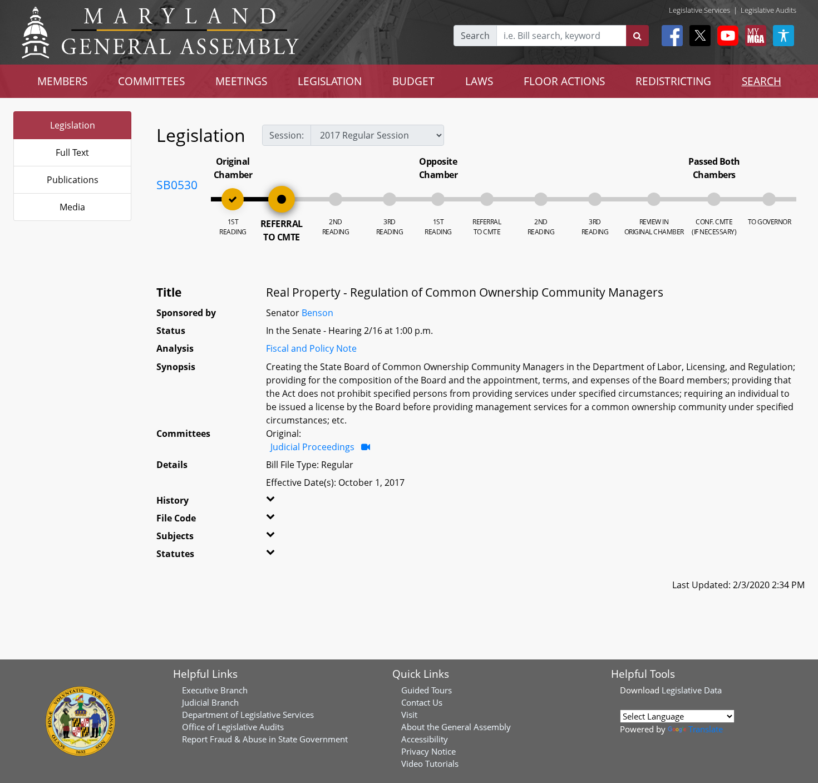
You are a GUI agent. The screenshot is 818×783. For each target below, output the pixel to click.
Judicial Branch (210, 702)
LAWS (479, 81)
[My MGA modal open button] (753, 35)
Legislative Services (699, 10)
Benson (317, 313)
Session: (286, 135)
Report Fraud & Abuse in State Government (265, 739)
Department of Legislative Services (248, 714)
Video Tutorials (430, 763)
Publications (72, 180)
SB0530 (177, 185)
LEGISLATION (330, 81)
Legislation (72, 125)
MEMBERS (62, 81)
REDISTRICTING (673, 81)
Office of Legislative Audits (233, 726)
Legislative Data (692, 690)
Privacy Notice (428, 751)
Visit (409, 714)
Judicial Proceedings (312, 447)
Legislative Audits (768, 10)
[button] (285, 502)
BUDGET (413, 81)
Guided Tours (426, 690)
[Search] (637, 35)
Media (72, 207)
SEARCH (761, 81)
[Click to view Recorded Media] (365, 447)
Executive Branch (215, 690)
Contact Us (421, 702)
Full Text (72, 152)
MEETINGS (241, 81)
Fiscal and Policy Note (311, 348)
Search (475, 35)
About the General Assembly (456, 726)
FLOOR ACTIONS (564, 81)
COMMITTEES (151, 81)
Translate (705, 729)
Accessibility (424, 739)
